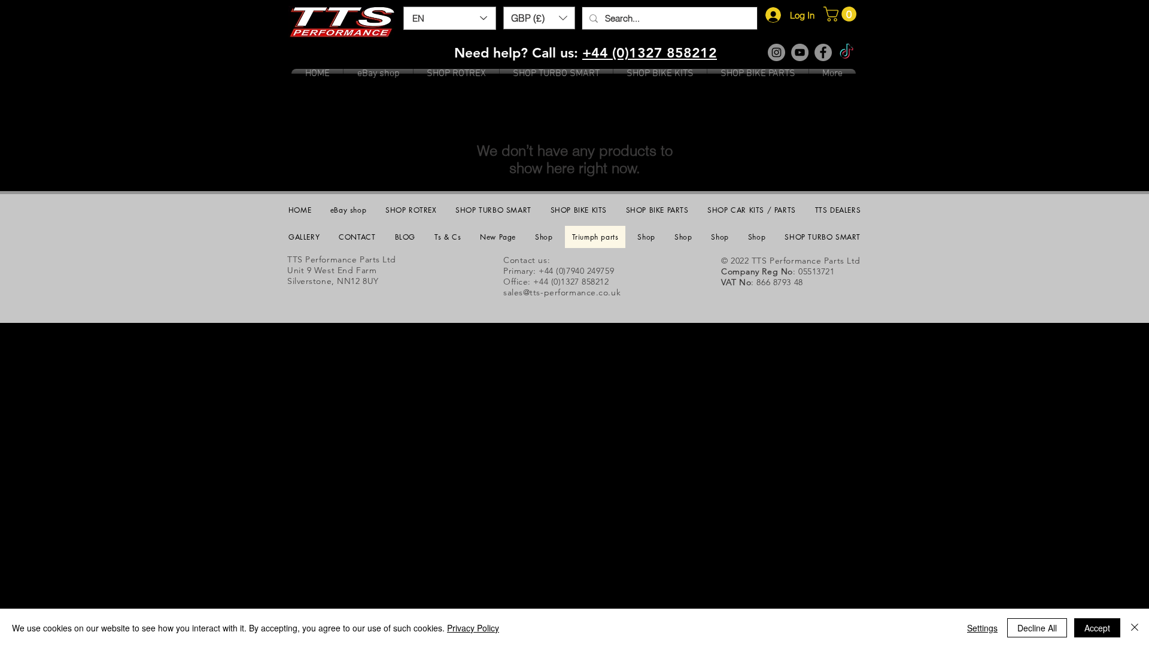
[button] (539, 18)
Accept (1097, 628)
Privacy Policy (473, 628)
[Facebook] (823, 52)
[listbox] (539, 18)
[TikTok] (846, 52)
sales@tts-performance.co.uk (562, 292)
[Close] (1134, 627)
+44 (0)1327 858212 (649, 52)
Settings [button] (982, 628)
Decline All (1037, 628)
